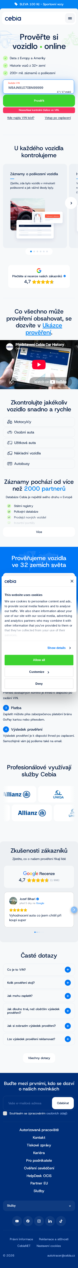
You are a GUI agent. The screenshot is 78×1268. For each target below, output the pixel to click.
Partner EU (39, 1183)
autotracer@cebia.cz (61, 1256)
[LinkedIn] (50, 1221)
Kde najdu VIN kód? (20, 118)
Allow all (39, 660)
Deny (39, 683)
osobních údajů (56, 1113)
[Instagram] (39, 1221)
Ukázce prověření (44, 329)
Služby (39, 1191)
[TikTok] (61, 1221)
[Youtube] (17, 1221)
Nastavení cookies (49, 1246)
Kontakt (39, 1137)
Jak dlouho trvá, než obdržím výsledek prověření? (33, 1011)
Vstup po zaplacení (58, 118)
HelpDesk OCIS (39, 1176)
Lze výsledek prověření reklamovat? (31, 1039)
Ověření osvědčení (39, 1168)
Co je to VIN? (16, 970)
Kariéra (39, 1153)
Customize (36, 672)
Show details (56, 648)
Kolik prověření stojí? (21, 983)
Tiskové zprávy (39, 1145)
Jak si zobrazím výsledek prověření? (31, 1026)
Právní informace (21, 1239)
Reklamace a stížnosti (53, 1239)
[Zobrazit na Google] (13, 901)
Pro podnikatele (39, 1160)
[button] (4, 909)
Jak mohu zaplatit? (20, 996)
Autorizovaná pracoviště (39, 1130)
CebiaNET (24, 1246)
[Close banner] (72, 581)
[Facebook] (28, 1221)
